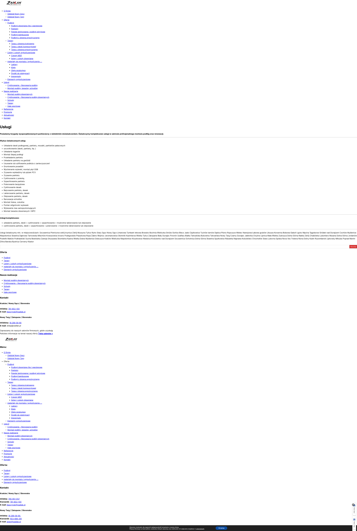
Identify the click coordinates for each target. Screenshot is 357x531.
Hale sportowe (13, 106)
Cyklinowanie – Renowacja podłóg (22, 85)
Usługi (6, 82)
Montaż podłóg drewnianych (19, 94)
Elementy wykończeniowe (18, 79)
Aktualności (9, 115)
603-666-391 (16, 519)
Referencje (8, 109)
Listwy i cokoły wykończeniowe (21, 52)
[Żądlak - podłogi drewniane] (11, 6)
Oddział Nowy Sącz (15, 14)
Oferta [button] (6, 361)
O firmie (7, 11)
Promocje (8, 112)
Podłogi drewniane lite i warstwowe (26, 26)
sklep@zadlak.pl (14, 522)
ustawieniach (200, 529)
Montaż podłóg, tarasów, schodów (22, 88)
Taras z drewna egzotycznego (24, 49)
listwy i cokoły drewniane (22, 58)
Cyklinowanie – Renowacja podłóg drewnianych (28, 97)
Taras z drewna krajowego (22, 44)
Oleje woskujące (18, 70)
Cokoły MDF (16, 55)
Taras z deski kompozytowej (23, 46)
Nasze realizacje (11, 91)
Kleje (13, 67)
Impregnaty (16, 76)
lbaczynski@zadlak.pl (16, 312)
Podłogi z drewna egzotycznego (25, 38)
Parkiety (14, 29)
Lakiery (14, 64)
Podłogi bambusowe (20, 35)
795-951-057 (14, 499)
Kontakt (7, 118)
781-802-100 (14, 309)
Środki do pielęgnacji (20, 73)
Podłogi (10, 23)
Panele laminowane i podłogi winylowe (28, 32)
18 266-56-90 (15, 323)
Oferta (6, 20)
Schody (10, 100)
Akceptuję (221, 528)
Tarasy (10, 41)
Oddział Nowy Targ (15, 17)
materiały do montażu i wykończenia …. (24, 61)
